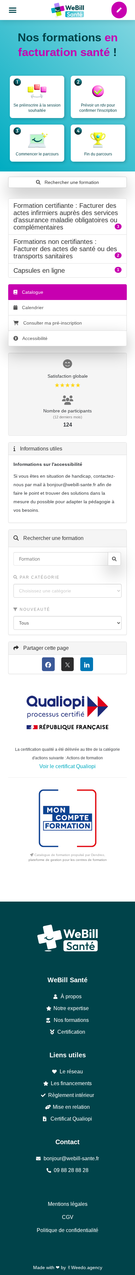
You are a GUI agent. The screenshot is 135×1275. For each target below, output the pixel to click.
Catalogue (32, 292)
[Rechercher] (114, 559)
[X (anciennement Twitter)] (67, 664)
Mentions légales (67, 1204)
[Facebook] (48, 664)
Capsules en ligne (67, 270)
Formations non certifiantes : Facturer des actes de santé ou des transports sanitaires (67, 249)
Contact (67, 1142)
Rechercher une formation (71, 182)
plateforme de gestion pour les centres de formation (68, 860)
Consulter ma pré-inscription (52, 323)
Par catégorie (39, 577)
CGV (67, 1217)
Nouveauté (34, 609)
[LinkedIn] (86, 664)
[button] (13, 10)
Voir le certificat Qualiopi (67, 766)
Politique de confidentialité (67, 1230)
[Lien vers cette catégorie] (71, 227)
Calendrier (32, 307)
